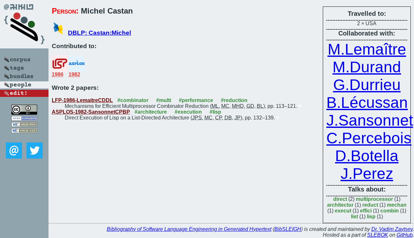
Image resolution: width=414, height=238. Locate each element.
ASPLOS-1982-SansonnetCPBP (91, 112)
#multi (163, 100)
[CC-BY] (24, 113)
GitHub (405, 235)
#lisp (215, 112)
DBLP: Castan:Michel (99, 32)
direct (340, 199)
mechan (397, 205)
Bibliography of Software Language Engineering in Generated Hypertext (189, 229)
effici (366, 210)
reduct (370, 205)
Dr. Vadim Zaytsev (392, 229)
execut (343, 210)
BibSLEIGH (287, 229)
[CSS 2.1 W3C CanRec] (24, 137)
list (354, 216)
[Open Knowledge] (24, 119)
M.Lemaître (367, 49)
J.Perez (367, 173)
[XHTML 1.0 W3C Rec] (24, 125)
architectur (340, 205)
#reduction (234, 100)
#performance (196, 100)
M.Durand (366, 67)
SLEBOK (377, 235)
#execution (188, 112)
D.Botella (366, 155)
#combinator (132, 100)
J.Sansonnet (369, 120)
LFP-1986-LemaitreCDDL (82, 100)
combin (389, 210)
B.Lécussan (367, 102)
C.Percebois (368, 138)
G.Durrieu (367, 84)
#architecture (151, 112)
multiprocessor (374, 199)
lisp (371, 216)
